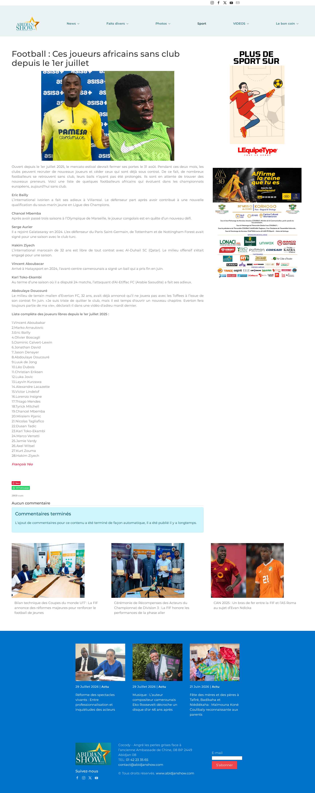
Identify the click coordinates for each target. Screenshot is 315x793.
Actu (105, 686)
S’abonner (224, 765)
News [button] (71, 23)
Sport (201, 23)
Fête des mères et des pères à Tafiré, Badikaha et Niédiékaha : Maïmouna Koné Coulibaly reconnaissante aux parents (214, 705)
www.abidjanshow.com (175, 773)
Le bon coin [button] (285, 23)
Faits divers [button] (115, 23)
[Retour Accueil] (28, 23)
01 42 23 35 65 (137, 760)
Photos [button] (161, 23)
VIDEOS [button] (239, 23)
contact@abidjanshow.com (140, 765)
